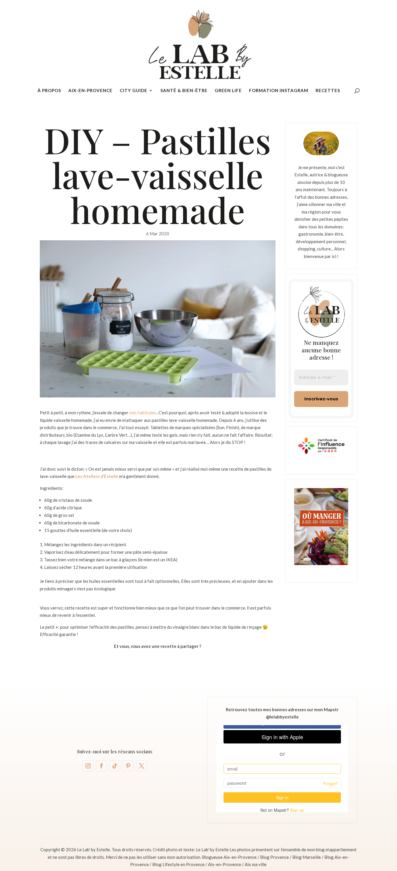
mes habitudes (143, 412)
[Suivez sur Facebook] (101, 765)
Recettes (328, 90)
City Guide (133, 90)
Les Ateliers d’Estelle (96, 476)
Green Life (228, 90)
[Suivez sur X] (141, 765)
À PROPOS (49, 90)
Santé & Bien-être (184, 90)
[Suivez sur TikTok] (114, 765)
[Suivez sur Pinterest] (128, 765)
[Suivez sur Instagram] (88, 765)
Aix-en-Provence (90, 90)
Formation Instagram (278, 90)
